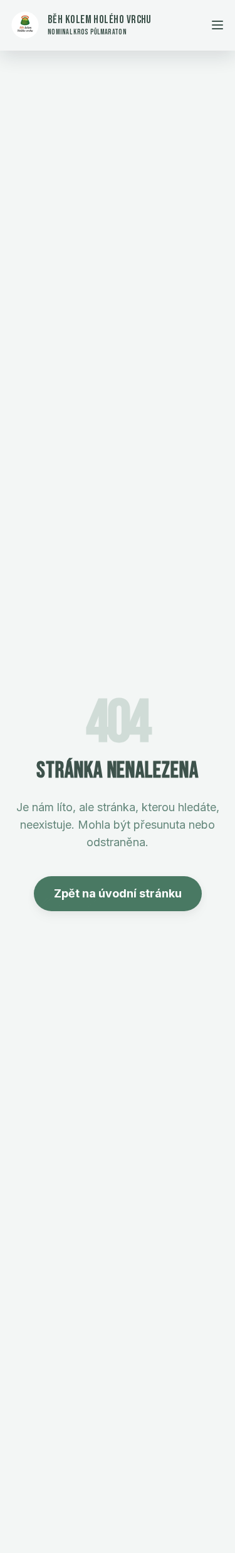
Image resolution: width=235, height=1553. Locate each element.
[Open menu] (217, 24)
